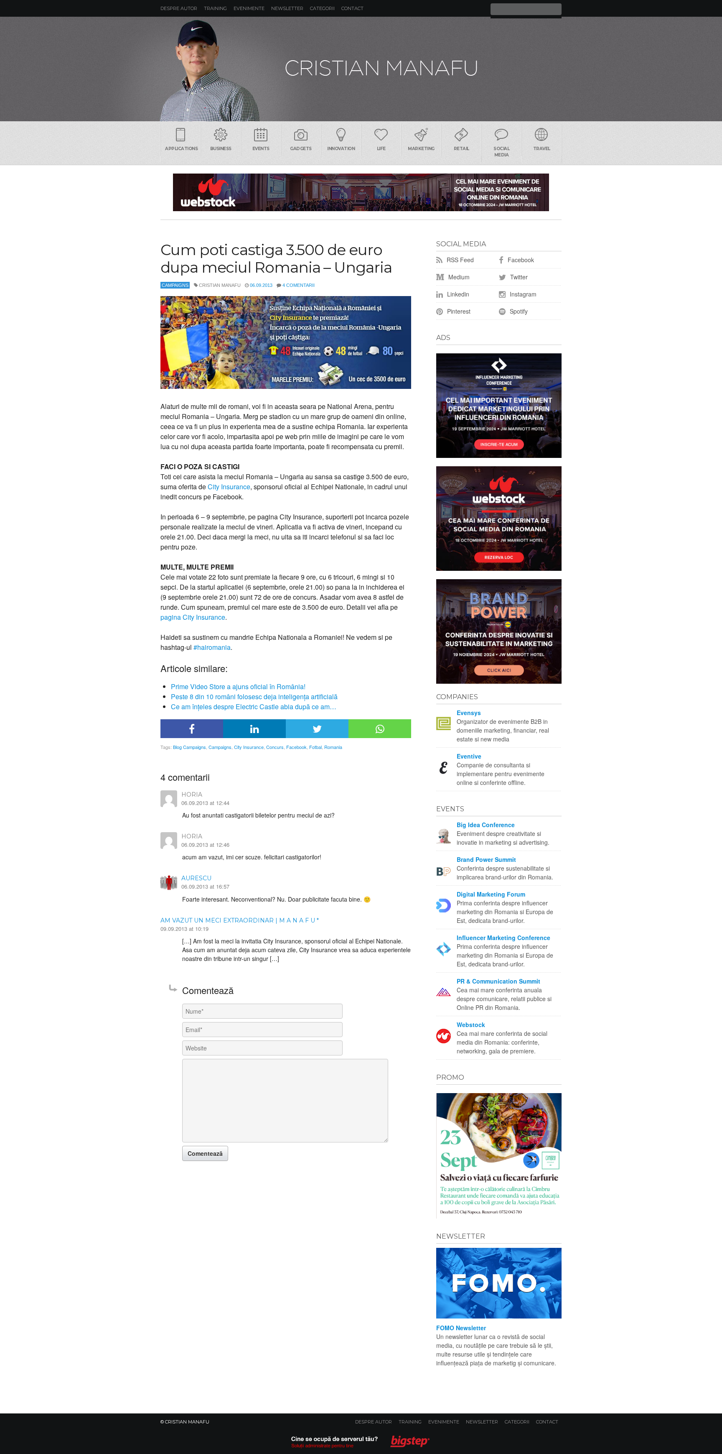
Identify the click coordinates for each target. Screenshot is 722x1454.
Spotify (518, 311)
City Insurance (229, 486)
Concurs (275, 747)
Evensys (469, 712)
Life (381, 148)
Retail (461, 148)
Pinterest (457, 311)
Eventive (469, 756)
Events (260, 148)
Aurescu (196, 878)
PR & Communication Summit (498, 981)
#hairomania (212, 647)
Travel (541, 148)
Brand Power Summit (486, 859)
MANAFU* (361, 69)
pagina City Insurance (192, 617)
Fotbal (315, 747)
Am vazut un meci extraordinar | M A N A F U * (239, 920)
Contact (352, 8)
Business (220, 148)
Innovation (341, 148)
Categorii (322, 8)
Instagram (522, 294)
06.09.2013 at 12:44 (205, 803)
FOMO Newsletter (461, 1328)
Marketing (421, 148)
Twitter (518, 277)
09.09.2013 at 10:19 (184, 929)
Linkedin (457, 294)
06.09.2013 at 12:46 (205, 844)
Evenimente (249, 8)
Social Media (501, 152)
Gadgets (301, 148)
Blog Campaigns (189, 747)
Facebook (296, 747)
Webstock (471, 1024)
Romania (333, 747)
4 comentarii (298, 285)
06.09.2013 (261, 285)
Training (215, 8)
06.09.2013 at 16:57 (205, 886)
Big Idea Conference (486, 824)
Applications (181, 148)
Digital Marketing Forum (491, 894)
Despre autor (178, 8)
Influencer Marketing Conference (503, 937)
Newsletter (287, 8)
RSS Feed (459, 260)
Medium (458, 277)
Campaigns (175, 285)
